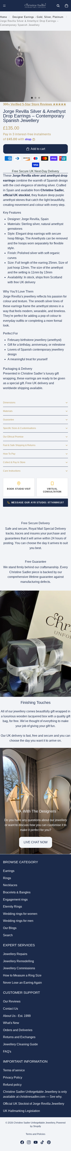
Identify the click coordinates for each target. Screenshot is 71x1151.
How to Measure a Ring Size (22, 975)
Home (3, 17)
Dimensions (9, 402)
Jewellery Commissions (19, 968)
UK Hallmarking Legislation (21, 1110)
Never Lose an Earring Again (22, 982)
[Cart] (66, 6)
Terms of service (14, 1070)
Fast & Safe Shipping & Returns (19, 445)
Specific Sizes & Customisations (19, 428)
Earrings (8, 870)
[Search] (58, 6)
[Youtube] (35, 1142)
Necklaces (10, 885)
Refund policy (12, 1084)
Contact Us (10, 1008)
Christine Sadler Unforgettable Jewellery (34, 1122)
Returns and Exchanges (19, 1037)
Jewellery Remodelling (18, 961)
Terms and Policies (35, 1134)
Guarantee (8, 419)
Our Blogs (9, 927)
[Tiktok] (42, 1142)
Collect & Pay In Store (14, 462)
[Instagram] (29, 1142)
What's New (11, 1022)
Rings (7, 878)
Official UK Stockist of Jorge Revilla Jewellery (33, 1103)
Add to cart (38, 148)
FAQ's (7, 1051)
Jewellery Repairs (15, 954)
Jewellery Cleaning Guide (20, 1044)
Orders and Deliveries (17, 1029)
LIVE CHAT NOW (36, 842)
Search (8, 935)
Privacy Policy (12, 1077)
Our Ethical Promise (13, 436)
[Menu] (4, 5)
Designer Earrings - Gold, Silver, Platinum (37, 17)
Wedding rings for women (20, 913)
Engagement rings (15, 899)
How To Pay (9, 453)
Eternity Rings (12, 906)
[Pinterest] (49, 1142)
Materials (7, 411)
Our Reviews (11, 1001)
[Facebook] (22, 1142)
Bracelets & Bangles (16, 892)
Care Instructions (11, 471)
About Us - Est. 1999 (17, 1015)
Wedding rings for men (18, 920)
